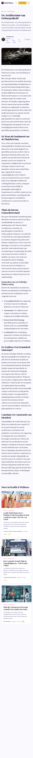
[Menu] (28, 3)
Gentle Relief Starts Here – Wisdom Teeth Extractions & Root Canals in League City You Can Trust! (16, 516)
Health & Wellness (8, 11)
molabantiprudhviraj (9, 577)
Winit (21, 260)
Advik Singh (7, 621)
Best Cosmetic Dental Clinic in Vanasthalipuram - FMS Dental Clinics (15, 563)
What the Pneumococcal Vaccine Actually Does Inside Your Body (15, 608)
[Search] (16, 2)
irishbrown (10, 36)
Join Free (22, 3)
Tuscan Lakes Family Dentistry (12, 531)
